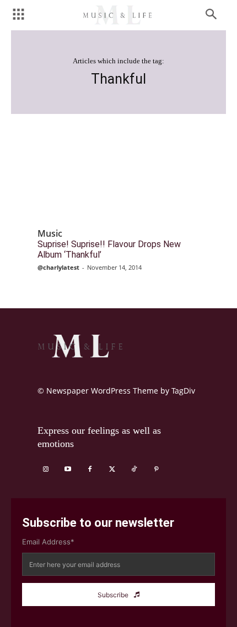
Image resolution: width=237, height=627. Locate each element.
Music (49, 233)
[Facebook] (90, 469)
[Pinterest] (156, 469)
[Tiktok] (134, 469)
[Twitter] (112, 469)
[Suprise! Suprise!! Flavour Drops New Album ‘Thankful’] (118, 180)
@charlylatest (58, 267)
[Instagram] (45, 469)
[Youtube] (68, 469)
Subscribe (113, 595)
